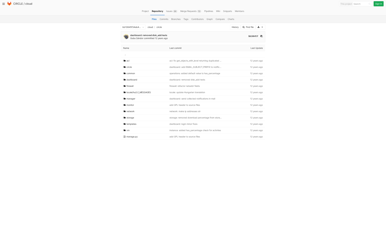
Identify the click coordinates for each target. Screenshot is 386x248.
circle (159, 27)
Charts (231, 19)
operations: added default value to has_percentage (194, 73)
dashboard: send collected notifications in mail (192, 98)
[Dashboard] (9, 5)
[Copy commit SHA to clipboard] (262, 36)
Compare (220, 19)
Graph (210, 19)
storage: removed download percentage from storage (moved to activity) (205, 117)
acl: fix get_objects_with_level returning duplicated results (197, 60)
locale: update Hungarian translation (187, 92)
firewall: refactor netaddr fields (184, 86)
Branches (175, 19)
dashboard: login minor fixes (183, 124)
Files (154, 19)
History (235, 27)
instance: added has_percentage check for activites (195, 130)
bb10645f (253, 36)
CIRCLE (18, 3)
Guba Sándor (136, 38)
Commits (164, 19)
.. (125, 54)
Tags (186, 19)
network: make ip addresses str (185, 111)
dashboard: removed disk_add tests (148, 35)
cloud (28, 3)
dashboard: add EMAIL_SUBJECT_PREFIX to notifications (197, 67)
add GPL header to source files (184, 105)
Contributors (197, 19)
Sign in (378, 3)
